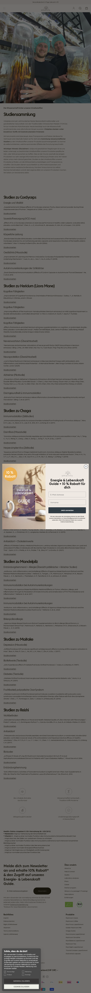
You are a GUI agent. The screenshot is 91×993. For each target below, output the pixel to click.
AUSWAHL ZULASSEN (21, 981)
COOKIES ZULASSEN (21, 987)
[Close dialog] (86, 467)
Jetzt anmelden (67, 510)
